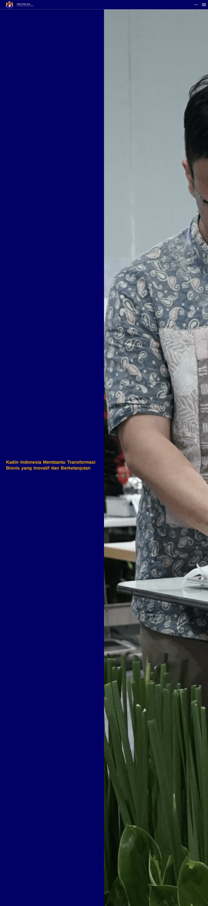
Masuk (196, 4)
